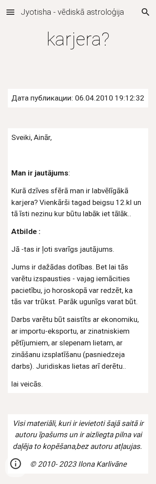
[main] (78, 39)
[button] (10, 12)
